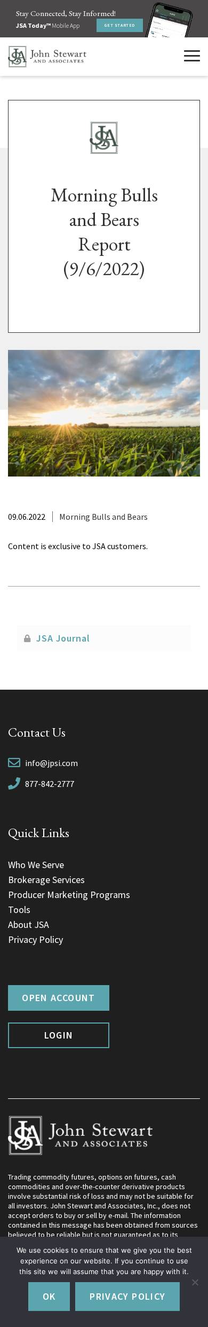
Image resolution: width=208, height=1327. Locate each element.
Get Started (120, 25)
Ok (49, 1296)
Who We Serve (36, 864)
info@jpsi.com (51, 763)
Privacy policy (127, 1296)
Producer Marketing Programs (69, 894)
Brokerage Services (46, 879)
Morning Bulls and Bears (103, 516)
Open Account (58, 998)
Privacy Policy (35, 939)
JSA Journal (63, 638)
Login (59, 1035)
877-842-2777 (49, 783)
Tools (19, 909)
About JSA (28, 924)
